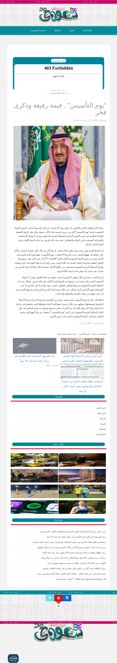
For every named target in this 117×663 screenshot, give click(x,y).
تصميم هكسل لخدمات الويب (13, 658)
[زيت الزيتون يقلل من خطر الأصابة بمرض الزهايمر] (34, 460)
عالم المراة (87, 30)
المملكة (57, 30)
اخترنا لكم (101, 413)
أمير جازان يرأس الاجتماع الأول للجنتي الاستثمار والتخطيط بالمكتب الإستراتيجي (73, 531)
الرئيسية (47, 39)
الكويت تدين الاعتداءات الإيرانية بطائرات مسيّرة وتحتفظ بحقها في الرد (76, 563)
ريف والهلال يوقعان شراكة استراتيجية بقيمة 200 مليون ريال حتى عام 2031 (74, 552)
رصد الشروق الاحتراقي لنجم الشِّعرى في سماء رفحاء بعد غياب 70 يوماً (76, 537)
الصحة (103, 424)
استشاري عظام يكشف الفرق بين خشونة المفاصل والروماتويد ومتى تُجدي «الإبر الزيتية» (69, 542)
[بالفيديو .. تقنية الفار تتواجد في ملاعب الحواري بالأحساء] (34, 491)
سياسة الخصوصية (38, 30)
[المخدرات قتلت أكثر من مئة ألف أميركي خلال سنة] (34, 476)
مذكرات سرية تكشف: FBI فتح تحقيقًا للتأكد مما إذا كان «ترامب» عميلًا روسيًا (74, 558)
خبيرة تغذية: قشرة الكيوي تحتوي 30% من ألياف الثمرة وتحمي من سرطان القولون (71, 547)
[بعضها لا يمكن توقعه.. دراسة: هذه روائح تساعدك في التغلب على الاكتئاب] (82, 460)
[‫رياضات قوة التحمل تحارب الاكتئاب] (82, 507)
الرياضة (14, 39)
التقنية (71, 30)
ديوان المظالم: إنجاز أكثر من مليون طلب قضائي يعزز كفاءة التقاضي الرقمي (74, 568)
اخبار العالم (30, 39)
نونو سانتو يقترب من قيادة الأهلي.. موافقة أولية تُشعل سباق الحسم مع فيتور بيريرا (71, 574)
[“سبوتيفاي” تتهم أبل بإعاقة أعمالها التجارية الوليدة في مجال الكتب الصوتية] (34, 507)
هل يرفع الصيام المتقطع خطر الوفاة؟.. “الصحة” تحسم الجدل (81, 579)
